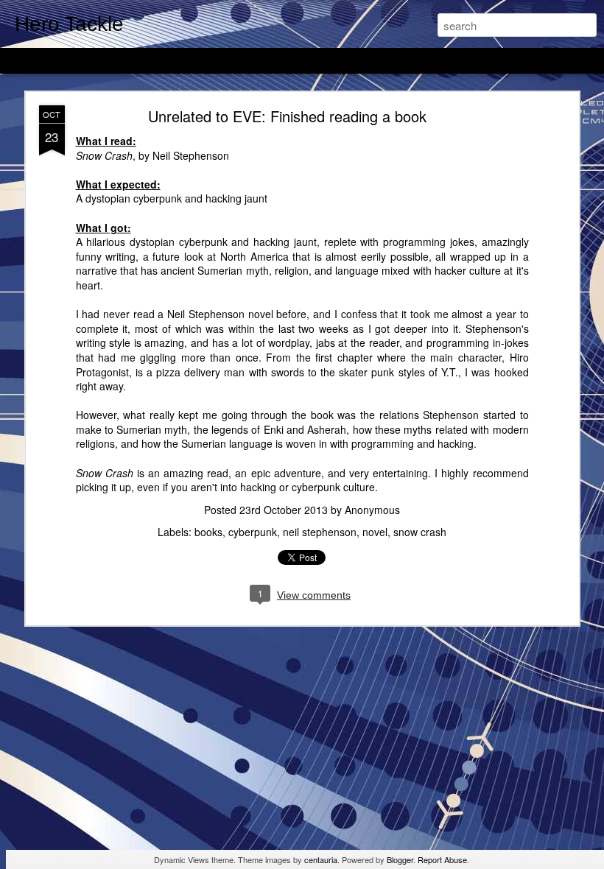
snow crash (419, 531)
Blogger (400, 859)
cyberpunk (252, 531)
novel (374, 531)
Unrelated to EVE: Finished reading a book (287, 116)
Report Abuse (442, 859)
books (208, 531)
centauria (320, 859)
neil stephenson (320, 531)
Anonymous (372, 509)
